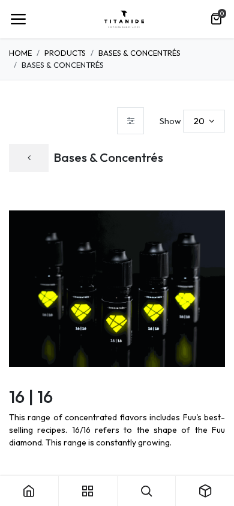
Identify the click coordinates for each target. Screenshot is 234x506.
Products (65, 53)
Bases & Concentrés (139, 53)
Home (20, 53)
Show (170, 121)
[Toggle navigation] (18, 19)
